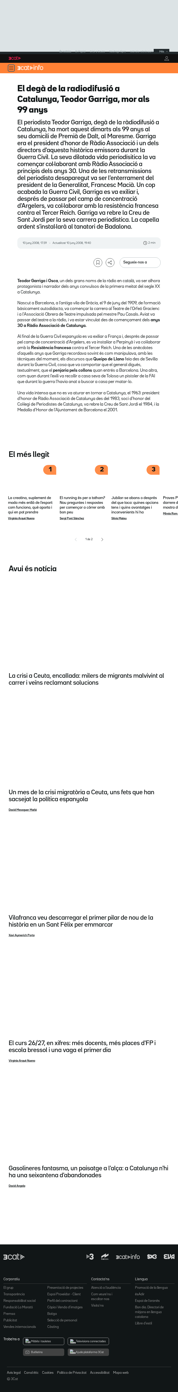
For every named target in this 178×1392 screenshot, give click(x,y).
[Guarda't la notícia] (98, 262)
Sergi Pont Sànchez (72, 518)
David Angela (17, 1186)
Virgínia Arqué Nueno (21, 518)
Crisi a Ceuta (97, 51)
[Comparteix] (110, 262)
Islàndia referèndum (141, 51)
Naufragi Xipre (117, 51)
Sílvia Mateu (119, 518)
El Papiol (80, 51)
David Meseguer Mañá (23, 810)
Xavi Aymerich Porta (22, 935)
